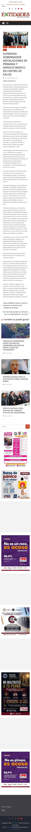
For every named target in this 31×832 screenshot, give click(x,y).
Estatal (5, 46)
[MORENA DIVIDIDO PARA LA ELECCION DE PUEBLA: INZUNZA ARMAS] (15, 360)
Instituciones (12, 46)
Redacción (15, 78)
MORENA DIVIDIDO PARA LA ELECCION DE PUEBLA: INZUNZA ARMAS (15, 379)
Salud (5, 49)
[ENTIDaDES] (3, 23)
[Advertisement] (15, 517)
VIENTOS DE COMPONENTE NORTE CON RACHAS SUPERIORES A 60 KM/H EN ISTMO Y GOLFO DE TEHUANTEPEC (13, 345)
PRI (24, 46)
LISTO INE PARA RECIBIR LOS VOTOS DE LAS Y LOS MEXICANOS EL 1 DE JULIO (15, 313)
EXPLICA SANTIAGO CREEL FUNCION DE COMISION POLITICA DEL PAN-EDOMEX (14, 410)
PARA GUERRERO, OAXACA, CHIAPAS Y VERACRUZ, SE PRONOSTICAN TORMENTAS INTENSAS (15, 305)
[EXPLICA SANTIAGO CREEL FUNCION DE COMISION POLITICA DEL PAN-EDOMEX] (15, 392)
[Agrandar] (27, 433)
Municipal (19, 46)
